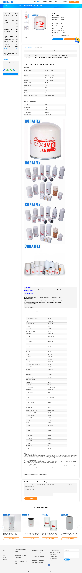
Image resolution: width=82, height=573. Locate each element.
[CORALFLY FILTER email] (4, 70)
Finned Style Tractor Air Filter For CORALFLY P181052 (38, 557)
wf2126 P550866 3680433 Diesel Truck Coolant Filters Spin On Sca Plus (50, 535)
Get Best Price (58, 39)
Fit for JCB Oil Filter (11, 44)
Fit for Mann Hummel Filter (11, 37)
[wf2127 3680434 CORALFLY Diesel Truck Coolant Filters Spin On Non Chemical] (31, 523)
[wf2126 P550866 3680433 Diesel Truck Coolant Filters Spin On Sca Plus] (50, 523)
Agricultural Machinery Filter (11, 27)
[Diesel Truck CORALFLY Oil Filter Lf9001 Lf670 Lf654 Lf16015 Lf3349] (12, 523)
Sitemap (4, 557)
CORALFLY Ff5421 (34, 474)
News (4, 555)
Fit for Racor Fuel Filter (11, 20)
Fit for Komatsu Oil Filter (11, 41)
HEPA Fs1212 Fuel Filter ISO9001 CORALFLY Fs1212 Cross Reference (20, 555)
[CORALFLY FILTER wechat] (11, 70)
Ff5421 (26, 474)
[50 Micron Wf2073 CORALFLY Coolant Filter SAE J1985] (40, 22)
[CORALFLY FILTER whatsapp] (7, 70)
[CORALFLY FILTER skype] (14, 70)
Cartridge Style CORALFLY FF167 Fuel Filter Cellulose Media (20, 549)
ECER (63, 571)
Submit (31, 498)
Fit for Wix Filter (11, 33)
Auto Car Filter (11, 31)
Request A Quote (74, 1)
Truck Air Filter (11, 46)
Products (4, 552)
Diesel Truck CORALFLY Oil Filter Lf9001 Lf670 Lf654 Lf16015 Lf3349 (11, 535)
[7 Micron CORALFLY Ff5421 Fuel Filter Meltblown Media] (70, 523)
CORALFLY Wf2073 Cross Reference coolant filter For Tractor (21, 561)
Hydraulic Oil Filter (11, 29)
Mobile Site (5, 559)
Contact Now (11, 73)
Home (4, 550)
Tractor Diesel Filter (11, 51)
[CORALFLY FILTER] (8, 1)
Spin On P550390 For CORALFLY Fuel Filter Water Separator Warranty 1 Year (38, 552)
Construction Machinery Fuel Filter (11, 54)
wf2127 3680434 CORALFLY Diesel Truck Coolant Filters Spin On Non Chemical (31, 535)
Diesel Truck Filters (11, 48)
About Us (4, 553)
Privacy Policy (5, 561)
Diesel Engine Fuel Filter (11, 15)
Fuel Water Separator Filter (11, 23)
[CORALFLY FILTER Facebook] (49, 565)
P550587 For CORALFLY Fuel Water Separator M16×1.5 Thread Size (38, 562)
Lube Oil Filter (11, 13)
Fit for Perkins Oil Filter (11, 39)
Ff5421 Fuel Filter (43, 474)
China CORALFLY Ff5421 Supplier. (24, 571)
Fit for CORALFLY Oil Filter (11, 18)
